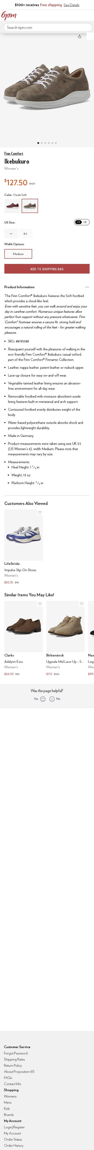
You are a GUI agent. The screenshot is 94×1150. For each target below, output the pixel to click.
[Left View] (49, 143)
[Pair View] (38, 143)
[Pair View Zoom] (47, 86)
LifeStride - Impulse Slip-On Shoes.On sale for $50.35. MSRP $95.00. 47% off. (23, 547)
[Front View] (56, 143)
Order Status (13, 1139)
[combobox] (47, 27)
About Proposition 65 (19, 1072)
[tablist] (82, 222)
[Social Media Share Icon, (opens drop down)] (79, 36)
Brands (9, 1115)
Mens (8, 1102)
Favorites (71, 15)
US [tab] (78, 222)
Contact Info (12, 1084)
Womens (10, 1096)
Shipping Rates (14, 1059)
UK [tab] (85, 222)
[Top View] (42, 143)
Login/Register (14, 1127)
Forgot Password (16, 1053)
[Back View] (52, 143)
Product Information (19, 287)
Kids (7, 1108)
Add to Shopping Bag (47, 269)
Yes (36, 698)
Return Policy (13, 1065)
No (58, 698)
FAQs (8, 1078)
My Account (62, 15)
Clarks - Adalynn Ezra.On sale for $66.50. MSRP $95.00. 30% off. (23, 639)
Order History (13, 1145)
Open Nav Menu (89, 15)
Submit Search (87, 27)
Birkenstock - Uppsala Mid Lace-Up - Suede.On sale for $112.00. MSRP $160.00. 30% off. (65, 639)
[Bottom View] (45, 143)
